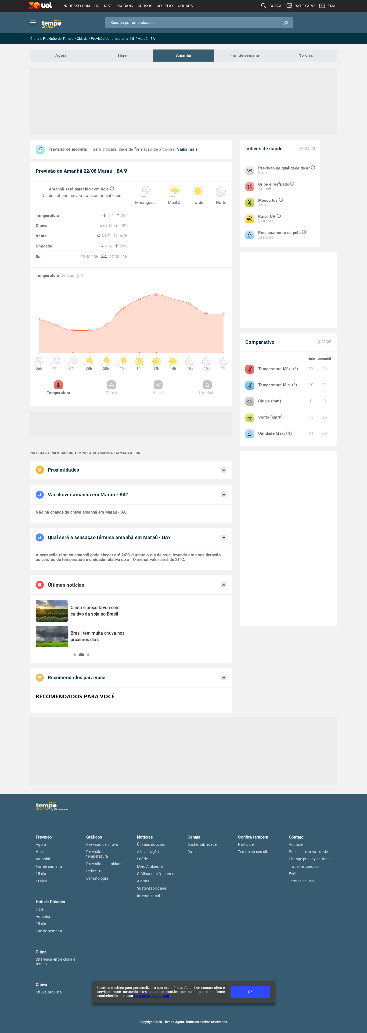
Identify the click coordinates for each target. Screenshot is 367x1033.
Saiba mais (187, 149)
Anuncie (296, 844)
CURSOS (145, 6)
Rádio (193, 852)
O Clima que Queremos (157, 874)
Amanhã (183, 55)
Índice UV (94, 871)
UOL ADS (185, 6)
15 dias (306, 55)
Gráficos (94, 837)
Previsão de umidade (104, 864)
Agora (61, 55)
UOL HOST (103, 6)
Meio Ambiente (150, 866)
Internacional (148, 896)
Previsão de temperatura (97, 854)
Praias (41, 881)
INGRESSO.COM (76, 6)
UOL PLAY (165, 6)
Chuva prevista (49, 992)
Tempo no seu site (253, 852)
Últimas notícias (151, 844)
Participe (246, 844)
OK (250, 992)
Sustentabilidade (151, 888)
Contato (296, 837)
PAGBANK (124, 6)
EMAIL (333, 6)
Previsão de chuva (102, 844)
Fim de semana (245, 55)
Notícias (145, 837)
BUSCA (275, 6)
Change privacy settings (310, 859)
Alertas (143, 881)
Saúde (142, 859)
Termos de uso (301, 881)
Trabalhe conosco (304, 866)
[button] (74, 654)
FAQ (292, 874)
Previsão (44, 837)
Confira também (253, 837)
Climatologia (97, 878)
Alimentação (148, 852)
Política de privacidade (152, 996)
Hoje (122, 55)
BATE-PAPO (305, 6)
